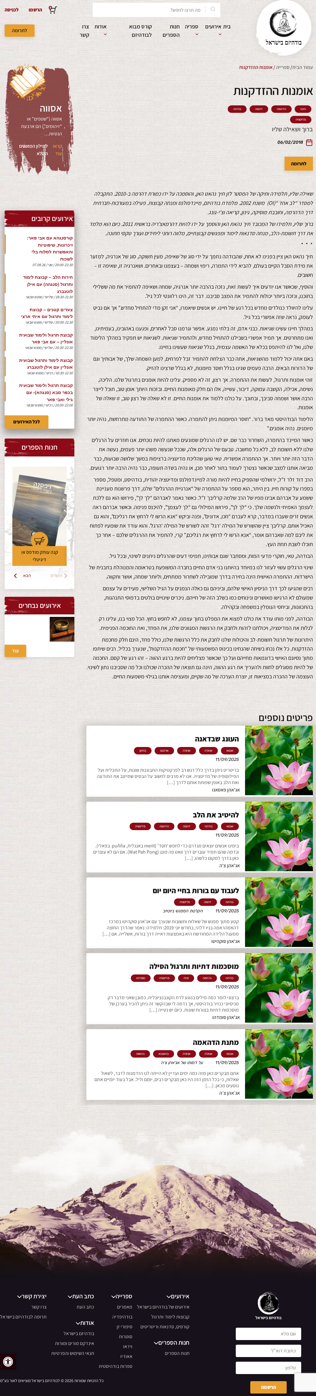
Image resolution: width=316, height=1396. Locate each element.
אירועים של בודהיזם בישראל (163, 1307)
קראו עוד (57, 150)
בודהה (237, 109)
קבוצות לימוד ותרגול (170, 1316)
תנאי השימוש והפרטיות (72, 1353)
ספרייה (282, 67)
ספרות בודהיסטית (115, 1366)
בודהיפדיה (122, 1316)
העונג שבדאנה (217, 739)
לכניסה (12, 9)
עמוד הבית (302, 67)
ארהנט (164, 751)
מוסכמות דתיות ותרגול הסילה (194, 966)
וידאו (127, 1346)
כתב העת (85, 1307)
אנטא (230, 751)
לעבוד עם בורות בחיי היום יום (196, 890)
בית (227, 26)
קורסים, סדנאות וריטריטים (164, 1326)
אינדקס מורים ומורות (74, 1343)
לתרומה (19, 30)
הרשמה (268, 1387)
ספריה (191, 26)
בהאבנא (163, 1054)
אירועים (213, 26)
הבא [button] (27, 575)
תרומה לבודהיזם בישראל (23, 1316)
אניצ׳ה (186, 751)
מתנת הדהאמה (216, 1042)
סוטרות (125, 1336)
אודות (100, 26)
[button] (8, 1362)
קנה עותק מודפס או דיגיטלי (39, 556)
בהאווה (140, 1054)
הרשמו (35, 9)
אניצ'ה (208, 751)
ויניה (186, 978)
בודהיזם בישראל (79, 1333)
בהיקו (142, 751)
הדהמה (281, 109)
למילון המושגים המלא (33, 150)
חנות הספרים (177, 1353)
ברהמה (207, 978)
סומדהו (140, 978)
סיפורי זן (124, 1326)
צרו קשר (39, 1307)
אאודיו (126, 1356)
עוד (15, 650)
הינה (303, 109)
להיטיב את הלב (216, 815)
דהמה (259, 109)
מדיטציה (301, 119)
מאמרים (124, 1307)
